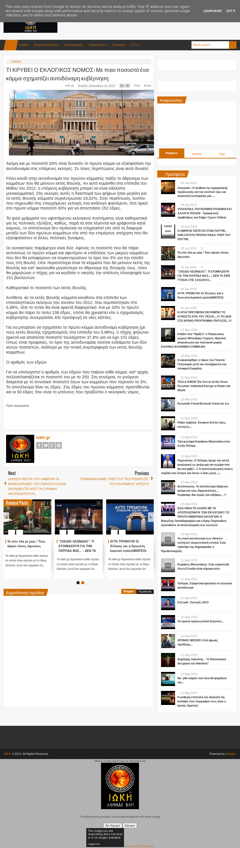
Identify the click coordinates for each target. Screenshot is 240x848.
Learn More (212, 11)
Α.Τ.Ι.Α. (135, 45)
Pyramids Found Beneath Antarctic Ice (203, 403)
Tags (222, 154)
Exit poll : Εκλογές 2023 (193, 602)
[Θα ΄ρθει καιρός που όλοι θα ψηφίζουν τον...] (168, 679)
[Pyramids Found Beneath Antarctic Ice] (168, 404)
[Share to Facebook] (34, 521)
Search (232, 45)
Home (11, 45)
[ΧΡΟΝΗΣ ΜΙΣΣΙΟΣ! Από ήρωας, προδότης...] (168, 641)
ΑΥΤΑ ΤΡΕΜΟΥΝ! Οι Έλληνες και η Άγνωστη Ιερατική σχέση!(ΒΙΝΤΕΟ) (128, 546)
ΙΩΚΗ (7, 754)
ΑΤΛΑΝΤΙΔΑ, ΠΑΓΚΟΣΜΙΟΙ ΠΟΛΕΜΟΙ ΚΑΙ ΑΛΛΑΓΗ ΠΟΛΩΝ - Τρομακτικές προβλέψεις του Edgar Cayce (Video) (204, 213)
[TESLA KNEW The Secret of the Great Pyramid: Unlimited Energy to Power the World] (168, 383)
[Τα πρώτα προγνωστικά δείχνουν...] (168, 622)
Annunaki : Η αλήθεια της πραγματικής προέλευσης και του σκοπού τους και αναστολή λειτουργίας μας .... (202, 192)
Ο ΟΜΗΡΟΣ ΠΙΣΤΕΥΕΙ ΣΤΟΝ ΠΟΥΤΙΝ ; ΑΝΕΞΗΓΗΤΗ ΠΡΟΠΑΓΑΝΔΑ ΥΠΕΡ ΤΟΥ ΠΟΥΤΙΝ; (204, 235)
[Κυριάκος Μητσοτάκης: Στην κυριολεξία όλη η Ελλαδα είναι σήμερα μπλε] (168, 565)
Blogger (129, 591)
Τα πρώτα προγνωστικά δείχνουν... (200, 621)
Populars (172, 153)
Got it (230, 11)
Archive (197, 154)
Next (151, 517)
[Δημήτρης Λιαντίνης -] (168, 660)
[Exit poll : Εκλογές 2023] (168, 603)
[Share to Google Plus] (46, 521)
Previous (6, 517)
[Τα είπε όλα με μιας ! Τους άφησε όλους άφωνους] (27, 517)
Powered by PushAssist (139, 846)
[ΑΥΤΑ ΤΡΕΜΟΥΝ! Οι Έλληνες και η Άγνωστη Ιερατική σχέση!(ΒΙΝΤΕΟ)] (130, 517)
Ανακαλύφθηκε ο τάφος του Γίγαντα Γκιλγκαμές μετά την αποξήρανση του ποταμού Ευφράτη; (201, 364)
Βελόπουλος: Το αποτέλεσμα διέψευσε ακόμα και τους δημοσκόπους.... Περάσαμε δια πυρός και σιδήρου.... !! (202, 491)
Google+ (52, 445)
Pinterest (59, 445)
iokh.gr (70, 85)
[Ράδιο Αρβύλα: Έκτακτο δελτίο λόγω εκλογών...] (168, 423)
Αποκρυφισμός (73, 45)
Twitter (46, 445)
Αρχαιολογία (97, 45)
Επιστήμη (119, 45)
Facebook (39, 445)
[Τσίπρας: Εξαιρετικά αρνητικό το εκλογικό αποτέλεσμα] (168, 584)
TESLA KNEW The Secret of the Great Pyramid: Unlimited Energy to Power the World (204, 386)
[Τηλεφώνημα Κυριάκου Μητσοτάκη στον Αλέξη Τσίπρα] (168, 442)
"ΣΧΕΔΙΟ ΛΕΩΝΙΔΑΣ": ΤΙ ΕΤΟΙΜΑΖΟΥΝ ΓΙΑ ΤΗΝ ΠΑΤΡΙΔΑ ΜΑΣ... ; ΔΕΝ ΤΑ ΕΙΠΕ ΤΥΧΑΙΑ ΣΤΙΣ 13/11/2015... (77, 551)
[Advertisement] (151, 23)
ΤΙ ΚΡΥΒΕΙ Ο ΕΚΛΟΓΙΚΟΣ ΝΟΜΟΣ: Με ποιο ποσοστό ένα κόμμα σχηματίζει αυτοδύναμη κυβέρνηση (77, 73)
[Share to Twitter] (40, 521)
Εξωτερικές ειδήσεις (46, 45)
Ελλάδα (23, 45)
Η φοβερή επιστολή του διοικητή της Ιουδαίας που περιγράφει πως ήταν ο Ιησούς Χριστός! (201, 701)
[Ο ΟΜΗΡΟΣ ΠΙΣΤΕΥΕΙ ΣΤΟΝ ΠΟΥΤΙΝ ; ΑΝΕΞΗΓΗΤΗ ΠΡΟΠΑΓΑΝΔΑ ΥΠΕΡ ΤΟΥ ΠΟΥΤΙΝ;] (168, 232)
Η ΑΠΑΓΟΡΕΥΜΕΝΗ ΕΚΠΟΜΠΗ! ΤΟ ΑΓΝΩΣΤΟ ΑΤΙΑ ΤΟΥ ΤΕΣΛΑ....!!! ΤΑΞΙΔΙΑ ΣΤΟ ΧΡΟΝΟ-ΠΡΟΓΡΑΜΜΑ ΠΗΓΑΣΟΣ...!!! (204, 316)
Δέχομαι (130, 825)
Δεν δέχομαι (112, 825)
